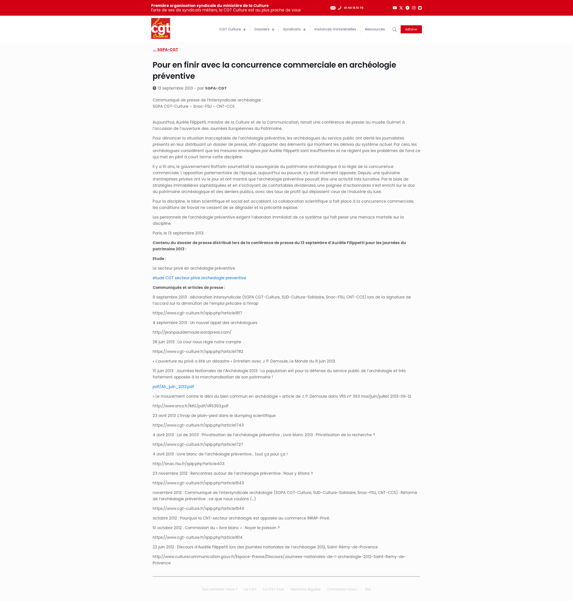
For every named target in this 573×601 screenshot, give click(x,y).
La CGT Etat (273, 589)
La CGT (250, 589)
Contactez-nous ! (342, 589)
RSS (368, 589)
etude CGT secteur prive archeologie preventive (199, 278)
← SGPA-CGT (165, 49)
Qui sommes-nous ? (219, 589)
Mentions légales (306, 589)
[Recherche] (394, 29)
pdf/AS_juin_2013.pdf (173, 386)
